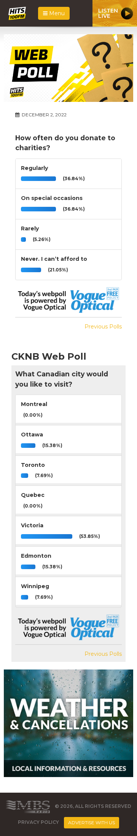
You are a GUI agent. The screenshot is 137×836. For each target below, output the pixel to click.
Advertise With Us (91, 822)
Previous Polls (103, 326)
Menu (56, 13)
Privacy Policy (38, 822)
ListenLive (108, 13)
